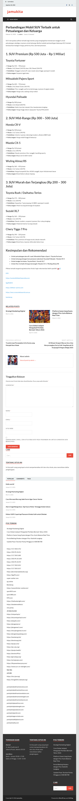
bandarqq (9, 297)
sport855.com (11, 591)
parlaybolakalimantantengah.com (18, 696)
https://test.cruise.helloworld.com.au (18, 292)
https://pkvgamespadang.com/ (17, 634)
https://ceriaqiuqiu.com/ (15, 660)
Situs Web (9, 428)
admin (21, 34)
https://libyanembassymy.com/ (17, 663)
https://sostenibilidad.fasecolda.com (18, 278)
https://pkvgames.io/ (13, 624)
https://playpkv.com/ (13, 621)
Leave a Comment (29, 34)
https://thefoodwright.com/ (16, 601)
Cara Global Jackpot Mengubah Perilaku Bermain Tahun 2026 (36, 328)
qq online (10, 581)
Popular (10, 479)
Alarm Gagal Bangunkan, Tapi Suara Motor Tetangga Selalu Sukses (28, 507)
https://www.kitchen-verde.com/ (17, 588)
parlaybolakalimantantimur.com (17, 690)
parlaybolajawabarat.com (15, 710)
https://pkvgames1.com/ (15, 627)
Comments (20, 479)
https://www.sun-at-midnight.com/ (18, 666)
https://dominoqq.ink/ (14, 640)
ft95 (7, 273)
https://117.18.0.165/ (14, 565)
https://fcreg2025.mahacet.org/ (17, 680)
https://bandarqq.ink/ (14, 637)
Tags (29, 479)
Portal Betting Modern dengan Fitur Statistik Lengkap (24, 538)
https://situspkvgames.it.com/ (16, 630)
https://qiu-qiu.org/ (13, 647)
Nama (8, 411)
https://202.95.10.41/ (14, 552)
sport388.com (11, 594)
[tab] (10, 479)
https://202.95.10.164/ (14, 558)
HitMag (70, 798)
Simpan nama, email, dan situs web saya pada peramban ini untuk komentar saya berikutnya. (37, 440)
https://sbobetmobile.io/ (15, 604)
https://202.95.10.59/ (14, 562)
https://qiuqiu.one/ (13, 644)
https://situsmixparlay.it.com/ (16, 617)
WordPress (62, 798)
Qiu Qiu (9, 670)
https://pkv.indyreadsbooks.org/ (17, 572)
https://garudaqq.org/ (14, 657)
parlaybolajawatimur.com (15, 703)
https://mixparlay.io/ (13, 614)
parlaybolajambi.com (14, 713)
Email (8, 419)
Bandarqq (10, 585)
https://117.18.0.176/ (14, 549)
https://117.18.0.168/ (14, 555)
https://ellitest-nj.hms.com (14, 287)
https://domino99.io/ (14, 653)
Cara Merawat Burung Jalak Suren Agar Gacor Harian (24, 499)
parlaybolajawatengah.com (16, 706)
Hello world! (10, 484)
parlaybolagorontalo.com (15, 716)
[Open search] (71, 19)
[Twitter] (69, 5)
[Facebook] (67, 5)
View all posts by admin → (28, 360)
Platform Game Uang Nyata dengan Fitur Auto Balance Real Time (62, 313)
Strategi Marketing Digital (15, 311)
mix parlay (10, 608)
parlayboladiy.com (13, 723)
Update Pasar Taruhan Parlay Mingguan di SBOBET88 (24, 542)
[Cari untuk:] (39, 455)
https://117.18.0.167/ (14, 568)
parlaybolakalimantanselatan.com (18, 693)
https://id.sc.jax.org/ (13, 676)
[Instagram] (72, 5)
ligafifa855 (9, 283)
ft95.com (10, 598)
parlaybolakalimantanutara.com (17, 687)
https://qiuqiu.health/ (14, 650)
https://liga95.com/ (13, 575)
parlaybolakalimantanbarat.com (17, 700)
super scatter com (12, 578)
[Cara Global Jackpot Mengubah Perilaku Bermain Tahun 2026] (39, 317)
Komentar (10, 385)
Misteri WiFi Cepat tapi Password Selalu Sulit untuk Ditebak (26, 514)
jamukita (15, 11)
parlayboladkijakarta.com (15, 719)
